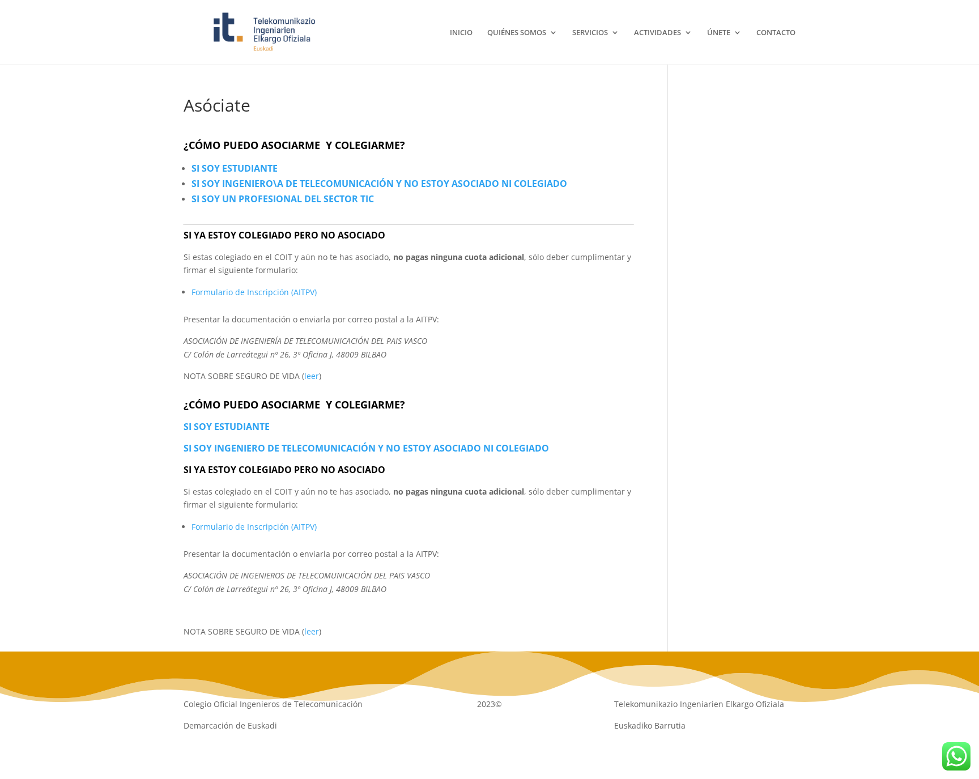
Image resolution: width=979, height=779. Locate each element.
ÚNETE (718, 32)
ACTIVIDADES (657, 32)
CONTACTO (775, 32)
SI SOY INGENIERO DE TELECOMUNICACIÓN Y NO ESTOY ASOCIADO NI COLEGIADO (366, 448)
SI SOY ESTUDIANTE (234, 168)
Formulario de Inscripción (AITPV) (254, 292)
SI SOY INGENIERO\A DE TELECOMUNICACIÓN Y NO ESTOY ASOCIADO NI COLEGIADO (379, 183)
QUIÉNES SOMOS (516, 32)
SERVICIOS (590, 32)
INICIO (461, 32)
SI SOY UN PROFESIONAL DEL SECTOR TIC (282, 199)
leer (311, 376)
